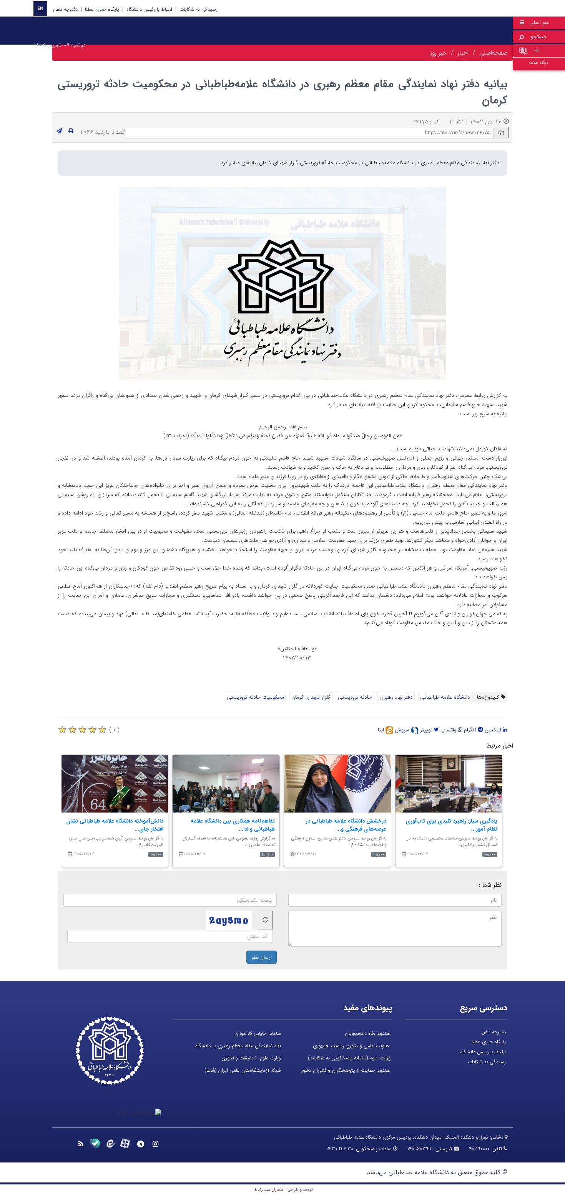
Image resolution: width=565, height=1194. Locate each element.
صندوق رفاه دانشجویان (368, 1033)
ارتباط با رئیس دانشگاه (149, 9)
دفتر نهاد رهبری (396, 697)
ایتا (382, 730)
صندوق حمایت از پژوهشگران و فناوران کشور (346, 1070)
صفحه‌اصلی (493, 53)
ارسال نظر (261, 957)
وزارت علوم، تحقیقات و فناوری (251, 1058)
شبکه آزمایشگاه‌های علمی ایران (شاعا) (242, 1070)
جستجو (539, 36)
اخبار (463, 53)
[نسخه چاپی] (71, 131)
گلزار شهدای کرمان (311, 697)
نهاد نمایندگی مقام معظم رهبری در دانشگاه (238, 1046)
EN (40, 8)
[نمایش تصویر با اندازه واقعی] (282, 283)
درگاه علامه (538, 62)
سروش (403, 730)
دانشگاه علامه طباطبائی (445, 697)
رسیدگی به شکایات (198, 9)
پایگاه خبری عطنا (102, 9)
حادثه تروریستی (355, 697)
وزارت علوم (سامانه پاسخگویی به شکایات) (349, 1058)
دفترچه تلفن (65, 9)
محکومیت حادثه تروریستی (255, 697)
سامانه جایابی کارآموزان (257, 1033)
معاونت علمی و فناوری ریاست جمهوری (352, 1046)
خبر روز (438, 53)
